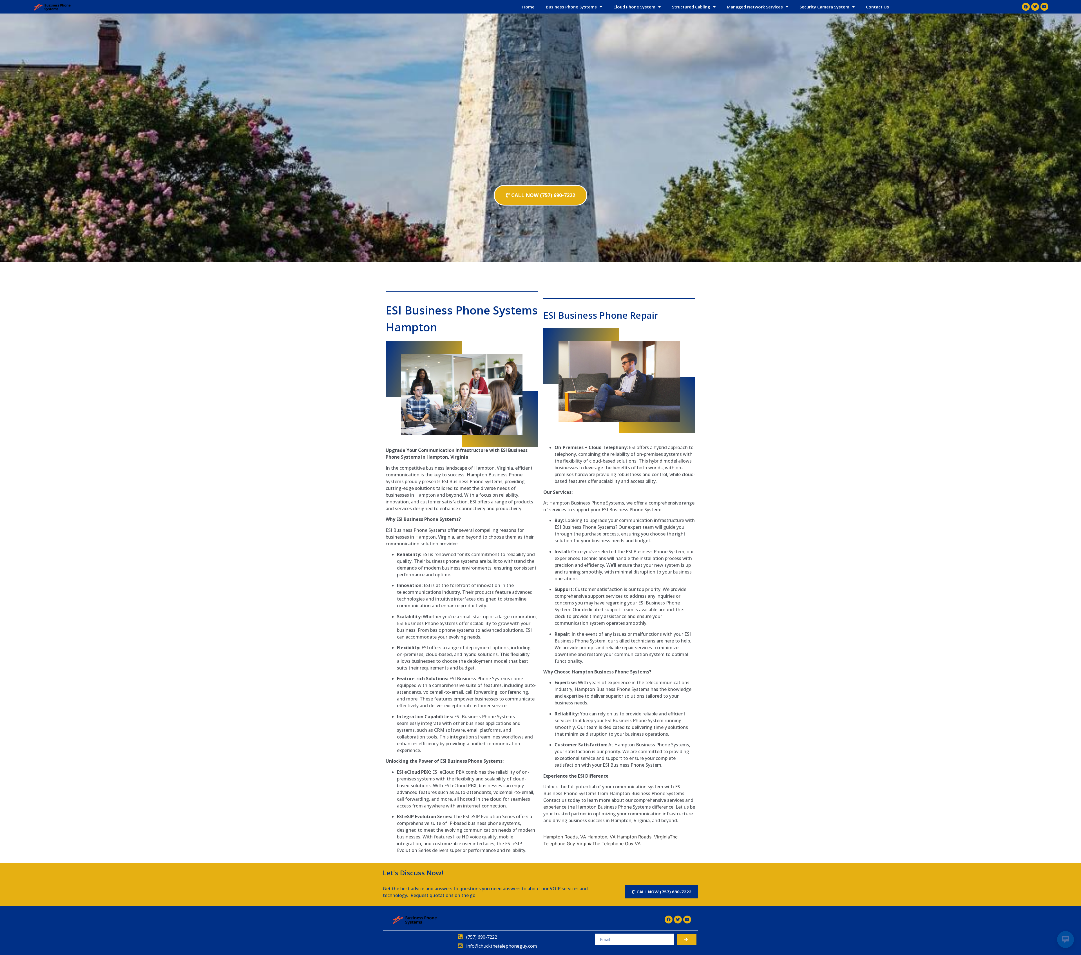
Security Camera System (824, 7)
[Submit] (686, 939)
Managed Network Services (755, 7)
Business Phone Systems (571, 7)
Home (528, 7)
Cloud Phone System (634, 7)
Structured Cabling (691, 7)
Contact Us (877, 7)
